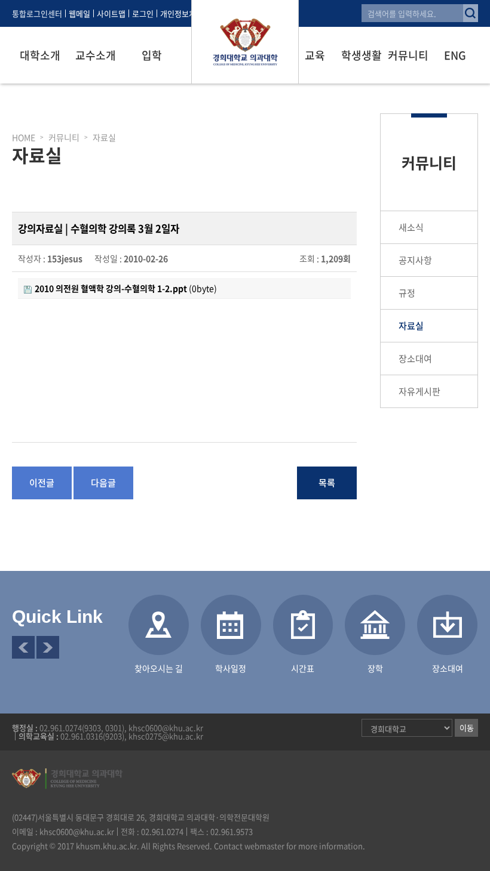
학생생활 (361, 55)
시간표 (302, 668)
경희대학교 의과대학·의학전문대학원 (245, 42)
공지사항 (415, 260)
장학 (375, 668)
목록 (326, 482)
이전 (23, 647)
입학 (152, 55)
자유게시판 (419, 391)
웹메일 (79, 13)
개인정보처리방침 (189, 13)
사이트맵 (111, 13)
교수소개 (95, 55)
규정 (407, 292)
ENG (455, 55)
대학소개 (40, 55)
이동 (467, 727)
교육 (315, 55)
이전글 (41, 482)
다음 (47, 647)
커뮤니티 (408, 55)
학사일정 (230, 668)
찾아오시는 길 (158, 668)
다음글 (103, 482)
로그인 (143, 13)
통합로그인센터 (37, 13)
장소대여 (415, 358)
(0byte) (126, 288)
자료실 (411, 325)
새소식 (411, 227)
